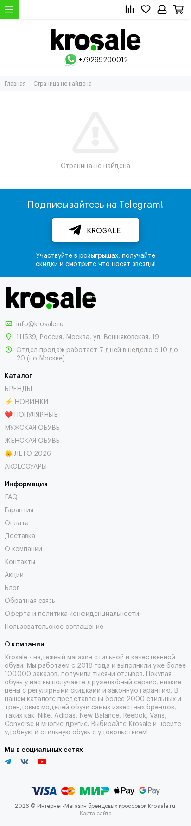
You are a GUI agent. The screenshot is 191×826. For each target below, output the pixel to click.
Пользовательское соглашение (54, 625)
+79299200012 (103, 59)
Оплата (17, 522)
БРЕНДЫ (18, 388)
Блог (12, 587)
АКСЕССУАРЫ (26, 465)
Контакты (20, 561)
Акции (14, 574)
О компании (23, 548)
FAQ (11, 496)
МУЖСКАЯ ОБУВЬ (32, 426)
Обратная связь (30, 600)
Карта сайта (96, 813)
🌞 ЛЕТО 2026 (28, 452)
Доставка (20, 535)
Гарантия (19, 509)
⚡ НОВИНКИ (26, 401)
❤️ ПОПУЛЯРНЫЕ (31, 414)
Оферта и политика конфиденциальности (72, 613)
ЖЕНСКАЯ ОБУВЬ (32, 439)
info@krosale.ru (40, 323)
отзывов (130, 673)
